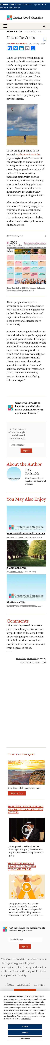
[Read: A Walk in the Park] (26, 553)
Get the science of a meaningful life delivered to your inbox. (17, 433)
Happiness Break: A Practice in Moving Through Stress (22, 866)
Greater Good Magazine (25, 17)
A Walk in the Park (16, 567)
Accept (25, 1026)
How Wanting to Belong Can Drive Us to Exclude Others (25, 809)
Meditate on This (16, 602)
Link (44, 662)
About (10, 984)
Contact (39, 984)
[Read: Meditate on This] (26, 587)
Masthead (23, 984)
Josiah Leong (16, 571)
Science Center (22, 4)
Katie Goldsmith (18, 43)
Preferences (25, 1039)
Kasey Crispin (16, 606)
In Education (14, 7)
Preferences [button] (26, 1019)
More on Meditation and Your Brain (26, 533)
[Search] (44, 26)
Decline (25, 1033)
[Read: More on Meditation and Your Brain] (26, 518)
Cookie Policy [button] (12, 1016)
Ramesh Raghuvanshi (26, 658)
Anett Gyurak (16, 537)
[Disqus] (26, 700)
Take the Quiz (17, 793)
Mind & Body (15, 31)
